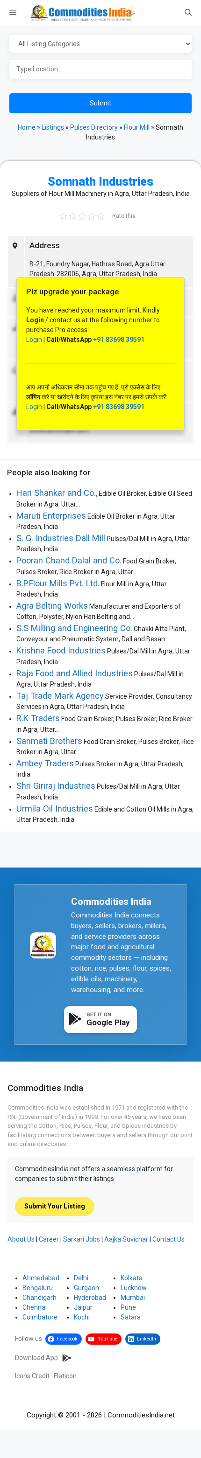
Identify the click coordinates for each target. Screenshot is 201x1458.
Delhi (81, 1278)
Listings (53, 127)
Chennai (34, 1307)
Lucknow (134, 1287)
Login (34, 339)
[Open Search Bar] (188, 13)
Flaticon (65, 1376)
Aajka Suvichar (126, 1239)
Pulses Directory (94, 127)
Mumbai (133, 1297)
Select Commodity (100, 44)
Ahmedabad (40, 1278)
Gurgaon (86, 1287)
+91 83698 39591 (118, 339)
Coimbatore (39, 1317)
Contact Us (168, 1239)
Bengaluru (37, 1287)
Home (27, 127)
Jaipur (83, 1307)
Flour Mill (137, 127)
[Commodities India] (82, 13)
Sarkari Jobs (81, 1239)
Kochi (82, 1317)
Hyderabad (90, 1297)
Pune (128, 1307)
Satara (131, 1317)
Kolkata (132, 1278)
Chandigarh (39, 1297)
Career (49, 1239)
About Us (21, 1239)
